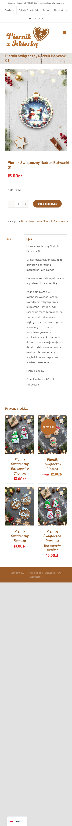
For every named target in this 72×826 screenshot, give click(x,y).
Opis (8, 238)
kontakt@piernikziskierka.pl (51, 3)
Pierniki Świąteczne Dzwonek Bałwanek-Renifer (52, 540)
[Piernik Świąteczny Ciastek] (52, 417)
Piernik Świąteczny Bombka (20, 536)
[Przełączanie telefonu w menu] (65, 32)
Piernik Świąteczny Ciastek (52, 464)
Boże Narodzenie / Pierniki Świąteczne (44, 221)
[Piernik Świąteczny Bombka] (19, 489)
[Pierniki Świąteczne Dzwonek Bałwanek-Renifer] (52, 489)
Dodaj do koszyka (47, 203)
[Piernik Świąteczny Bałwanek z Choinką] (19, 417)
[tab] (13, 238)
